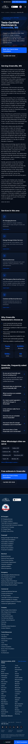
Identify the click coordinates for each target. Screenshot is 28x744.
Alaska (16, 707)
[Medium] (21, 727)
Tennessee (4, 677)
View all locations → (22, 662)
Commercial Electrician (7, 593)
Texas (16, 665)
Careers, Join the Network (8, 620)
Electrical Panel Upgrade (7, 558)
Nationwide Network (7, 716)
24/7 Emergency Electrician (8, 576)
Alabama (17, 699)
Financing (3, 622)
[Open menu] (25, 6)
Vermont (3, 713)
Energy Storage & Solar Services (9, 537)
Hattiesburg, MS (7, 455)
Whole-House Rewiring (7, 560)
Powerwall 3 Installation (7, 549)
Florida (3, 665)
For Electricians (5, 652)
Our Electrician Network (7, 618)
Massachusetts (18, 679)
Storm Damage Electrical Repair (9, 585)
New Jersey (4, 681)
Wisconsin (3, 687)
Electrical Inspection (6, 568)
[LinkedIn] (13, 727)
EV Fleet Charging (5, 595)
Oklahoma (3, 691)
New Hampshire (19, 703)
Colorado (3, 683)
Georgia (3, 669)
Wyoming (17, 713)
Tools (2, 642)
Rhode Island (18, 705)
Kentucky (17, 689)
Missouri (17, 685)
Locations (7, 12)
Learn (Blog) (4, 644)
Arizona (17, 673)
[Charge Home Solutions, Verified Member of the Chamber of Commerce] (20, 6)
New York (17, 667)
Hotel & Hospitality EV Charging (9, 599)
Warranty (3, 624)
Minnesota (17, 687)
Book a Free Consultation (7, 648)
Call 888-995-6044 (9, 56)
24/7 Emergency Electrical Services (10, 574)
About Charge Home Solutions (9, 610)
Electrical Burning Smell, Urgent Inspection (12, 583)
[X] (10, 727)
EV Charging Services (6, 519)
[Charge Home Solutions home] (5, 7)
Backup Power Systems (7, 547)
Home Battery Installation (7, 541)
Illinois (2, 671)
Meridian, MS (15, 458)
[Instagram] (6, 727)
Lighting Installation (6, 566)
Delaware (3, 709)
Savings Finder (5, 634)
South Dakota (18, 711)
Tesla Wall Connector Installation (9, 523)
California (3, 667)
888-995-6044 (4, 723)
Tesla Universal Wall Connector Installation (12, 525)
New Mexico (4, 701)
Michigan (17, 681)
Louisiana (17, 693)
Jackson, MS (6, 448)
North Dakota (4, 711)
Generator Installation (6, 564)
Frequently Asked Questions (8, 626)
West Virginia (4, 703)
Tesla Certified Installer (7, 616)
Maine (2, 705)
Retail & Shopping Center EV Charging (11, 601)
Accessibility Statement (20, 731)
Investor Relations (5, 628)
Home (2, 12)
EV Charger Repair (6, 529)
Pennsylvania (18, 669)
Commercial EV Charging (7, 527)
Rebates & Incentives (6, 638)
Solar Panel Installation (7, 545)
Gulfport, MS (15, 448)
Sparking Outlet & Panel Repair (9, 581)
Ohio (16, 671)
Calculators (4, 636)
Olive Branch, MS (18, 455)
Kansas (3, 697)
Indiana (3, 685)
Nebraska (3, 699)
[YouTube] (17, 727)
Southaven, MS (6, 451)
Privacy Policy (3, 731)
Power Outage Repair (6, 579)
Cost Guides (4, 640)
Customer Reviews (6, 614)
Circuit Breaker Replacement (8, 562)
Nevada (3, 689)
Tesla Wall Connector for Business (10, 597)
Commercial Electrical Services (9, 591)
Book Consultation (22, 742)
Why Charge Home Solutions (8, 612)
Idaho (16, 701)
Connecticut (18, 691)
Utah (2, 693)
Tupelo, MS (5, 458)
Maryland (17, 683)
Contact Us (4, 650)
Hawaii (3, 707)
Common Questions (6, 646)
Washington (4, 675)
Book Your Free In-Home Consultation (10, 50)
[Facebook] (2, 727)
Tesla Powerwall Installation (8, 539)
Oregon (17, 675)
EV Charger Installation (7, 521)
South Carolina (18, 677)
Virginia (3, 679)
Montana (17, 709)
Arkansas (3, 695)
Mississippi (13, 12)
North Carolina (5, 673)
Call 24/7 (7, 742)
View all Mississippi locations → (10, 462)
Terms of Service (10, 731)
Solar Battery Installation (7, 543)
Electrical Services (6, 556)
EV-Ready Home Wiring (7, 531)
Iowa (16, 695)
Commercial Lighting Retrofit (8, 603)
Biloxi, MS (16, 451)
